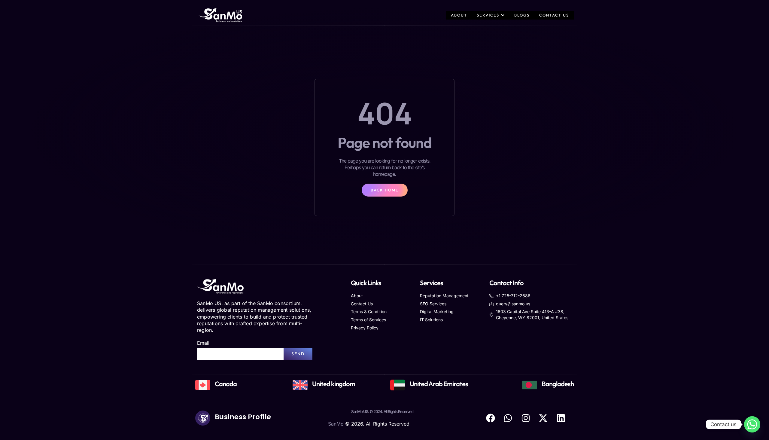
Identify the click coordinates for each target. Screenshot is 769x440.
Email (203, 343)
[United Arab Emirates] (397, 385)
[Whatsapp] (752, 424)
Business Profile (243, 417)
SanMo (336, 424)
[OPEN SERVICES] (503, 15)
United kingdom (333, 384)
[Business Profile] (202, 418)
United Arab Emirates (439, 384)
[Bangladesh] (529, 385)
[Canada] (202, 385)
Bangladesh (558, 384)
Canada (226, 384)
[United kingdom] (300, 385)
